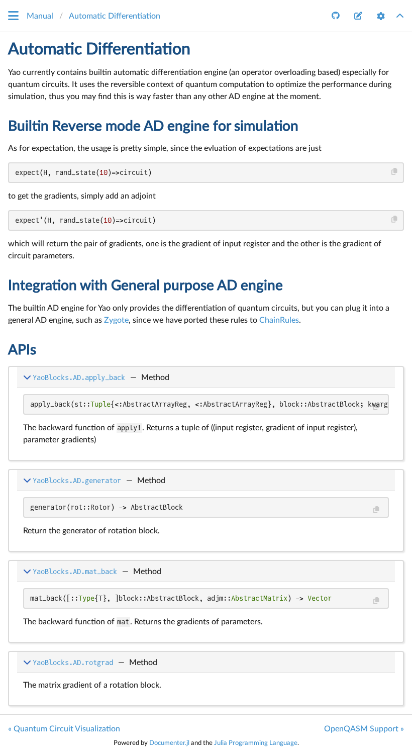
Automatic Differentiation (99, 49)
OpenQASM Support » (364, 729)
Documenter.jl (169, 743)
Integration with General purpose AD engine (145, 285)
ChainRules (279, 320)
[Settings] (381, 16)
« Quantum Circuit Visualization (64, 729)
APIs (22, 350)
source (378, 443)
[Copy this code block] (394, 171)
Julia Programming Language (255, 743)
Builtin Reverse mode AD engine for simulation (153, 126)
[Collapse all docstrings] (400, 16)
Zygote (116, 320)
